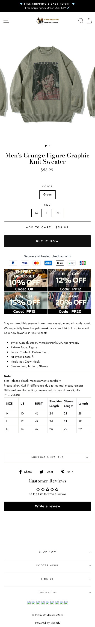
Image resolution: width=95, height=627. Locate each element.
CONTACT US (47, 592)
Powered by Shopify (47, 623)
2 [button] (50, 146)
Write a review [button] (47, 506)
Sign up (47, 579)
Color (47, 186)
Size (47, 205)
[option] (47, 6)
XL (58, 213)
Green (47, 194)
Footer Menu (47, 565)
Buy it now (47, 241)
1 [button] (46, 146)
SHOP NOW (47, 551)
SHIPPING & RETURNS (47, 457)
